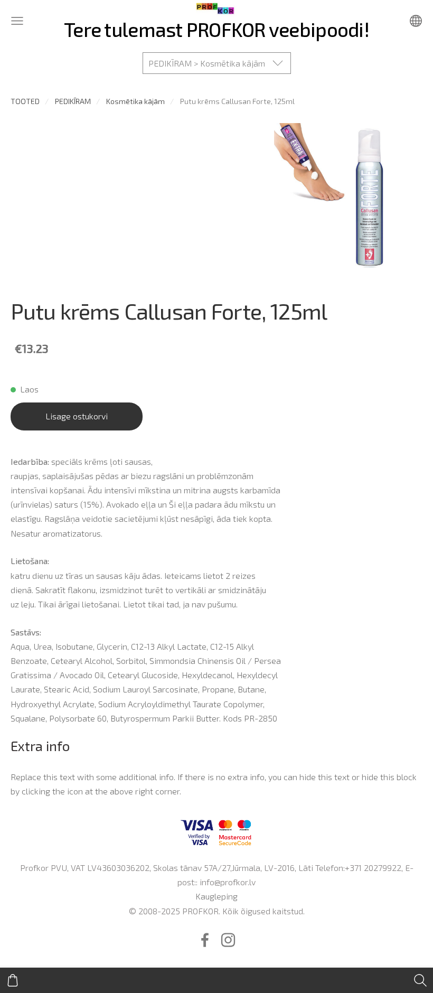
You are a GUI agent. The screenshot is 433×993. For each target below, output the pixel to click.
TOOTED (25, 101)
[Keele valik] (415, 20)
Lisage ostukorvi (76, 416)
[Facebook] (204, 940)
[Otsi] (420, 980)
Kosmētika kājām (135, 101)
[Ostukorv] (12, 980)
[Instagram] (228, 940)
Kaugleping (216, 896)
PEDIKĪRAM (73, 101)
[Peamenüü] (17, 20)
